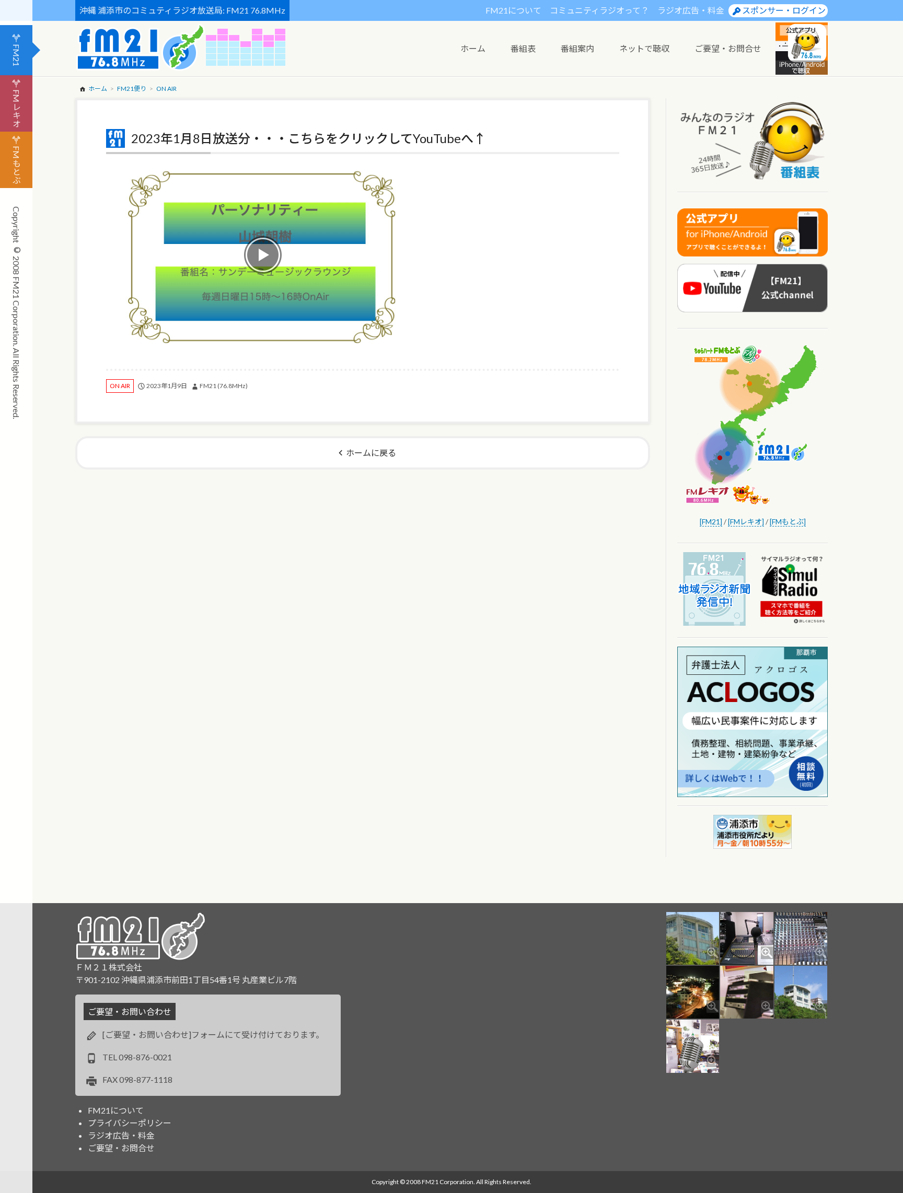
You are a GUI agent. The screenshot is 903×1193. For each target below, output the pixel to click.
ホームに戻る (371, 453)
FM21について (513, 10)
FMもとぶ (16, 165)
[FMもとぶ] (788, 521)
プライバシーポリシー (129, 1123)
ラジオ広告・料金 (690, 10)
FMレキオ (16, 108)
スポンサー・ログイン (784, 10)
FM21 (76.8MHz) (224, 386)
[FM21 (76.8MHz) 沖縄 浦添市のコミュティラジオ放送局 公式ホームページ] (140, 47)
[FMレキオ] (746, 521)
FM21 (16, 55)
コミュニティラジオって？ (599, 10)
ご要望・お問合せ (121, 1148)
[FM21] (711, 521)
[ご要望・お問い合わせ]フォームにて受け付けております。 (213, 1034)
